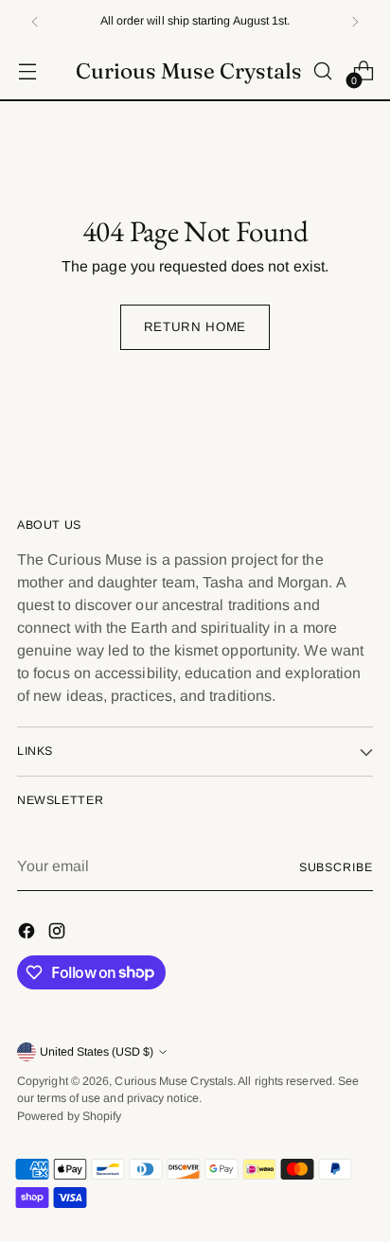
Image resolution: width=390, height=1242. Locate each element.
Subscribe (336, 867)
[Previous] (35, 21)
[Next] (355, 21)
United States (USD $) (96, 1051)
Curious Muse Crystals (174, 1081)
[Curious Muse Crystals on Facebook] (28, 934)
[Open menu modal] (27, 71)
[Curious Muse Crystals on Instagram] (58, 934)
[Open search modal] (322, 71)
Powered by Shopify (69, 1116)
